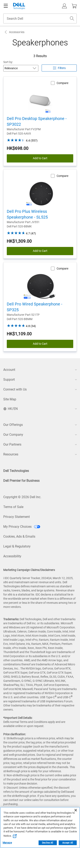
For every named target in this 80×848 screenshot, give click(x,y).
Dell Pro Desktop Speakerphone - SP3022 (37, 121)
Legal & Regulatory (17, 546)
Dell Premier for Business (21, 481)
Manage (7, 842)
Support (9, 379)
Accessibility (12, 556)
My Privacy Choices (17, 527)
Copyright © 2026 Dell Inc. (22, 497)
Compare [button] (62, 83)
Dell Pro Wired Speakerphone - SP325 (34, 307)
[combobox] (40, 18)
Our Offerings (13, 425)
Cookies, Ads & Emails (19, 536)
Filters (62, 68)
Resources (10, 454)
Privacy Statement (16, 517)
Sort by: (8, 62)
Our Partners (12, 444)
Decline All (47, 842)
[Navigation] (6, 6)
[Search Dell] (72, 18)
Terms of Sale (13, 507)
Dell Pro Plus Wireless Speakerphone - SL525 (27, 214)
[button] (64, 6)
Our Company (13, 435)
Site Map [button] (9, 399)
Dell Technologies (16, 471)
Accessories (16, 32)
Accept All (67, 842)
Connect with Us (15, 389)
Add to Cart (40, 158)
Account (9, 370)
